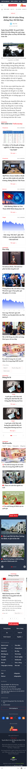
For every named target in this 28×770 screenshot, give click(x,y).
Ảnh (2, 673)
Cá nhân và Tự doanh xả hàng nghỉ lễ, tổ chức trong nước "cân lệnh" (13, 147)
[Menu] (2, 768)
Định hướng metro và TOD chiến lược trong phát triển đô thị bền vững (12, 596)
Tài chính (18, 9)
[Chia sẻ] (25, 768)
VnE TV (24, 1)
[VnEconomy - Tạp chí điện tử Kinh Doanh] (13, 624)
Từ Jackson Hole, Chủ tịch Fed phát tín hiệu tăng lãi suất (12, 268)
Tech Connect (7, 637)
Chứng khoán (5, 1)
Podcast (9, 447)
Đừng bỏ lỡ (6, 377)
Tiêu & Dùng (14, 1)
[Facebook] (3, 718)
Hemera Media (20, 764)
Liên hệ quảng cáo (13, 708)
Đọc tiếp (5, 249)
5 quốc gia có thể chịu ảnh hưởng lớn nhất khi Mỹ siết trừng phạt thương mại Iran (13, 399)
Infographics (16, 447)
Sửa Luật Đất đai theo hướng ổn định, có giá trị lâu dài (12, 539)
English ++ (20, 637)
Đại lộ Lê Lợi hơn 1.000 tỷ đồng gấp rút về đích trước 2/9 (11, 561)
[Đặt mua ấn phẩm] (23, 5)
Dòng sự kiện (13, 576)
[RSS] (23, 718)
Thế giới (4, 217)
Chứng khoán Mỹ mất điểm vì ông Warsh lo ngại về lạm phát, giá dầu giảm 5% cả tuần (13, 291)
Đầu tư (12, 9)
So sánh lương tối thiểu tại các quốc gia (13, 509)
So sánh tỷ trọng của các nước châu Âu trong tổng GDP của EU (12, 360)
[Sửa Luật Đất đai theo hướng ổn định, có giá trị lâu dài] (13, 528)
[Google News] (21, 768)
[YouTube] (11, 718)
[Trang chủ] (2, 9)
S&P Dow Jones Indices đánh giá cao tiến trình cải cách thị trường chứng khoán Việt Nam (13, 178)
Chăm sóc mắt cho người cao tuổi (12, 488)
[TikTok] (15, 718)
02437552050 (6, 705)
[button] (23, 437)
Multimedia (7, 445)
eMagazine (22, 447)
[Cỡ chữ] (18, 768)
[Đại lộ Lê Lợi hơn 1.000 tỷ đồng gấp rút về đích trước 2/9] (12, 551)
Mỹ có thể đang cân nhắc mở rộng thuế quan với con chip (13, 338)
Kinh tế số (4, 189)
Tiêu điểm (6, 9)
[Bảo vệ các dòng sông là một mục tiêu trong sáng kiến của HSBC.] (13, 39)
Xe (20, 1)
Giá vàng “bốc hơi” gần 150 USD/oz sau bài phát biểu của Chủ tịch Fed (13, 237)
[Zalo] (19, 718)
